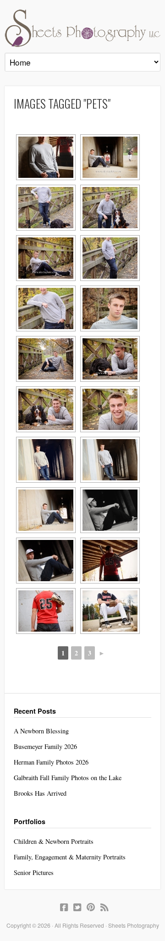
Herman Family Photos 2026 (51, 762)
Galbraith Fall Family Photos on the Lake (67, 777)
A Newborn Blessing (41, 730)
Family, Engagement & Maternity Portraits (70, 857)
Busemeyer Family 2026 (45, 746)
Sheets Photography (82, 28)
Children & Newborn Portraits (54, 841)
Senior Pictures (34, 872)
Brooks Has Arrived (40, 793)
